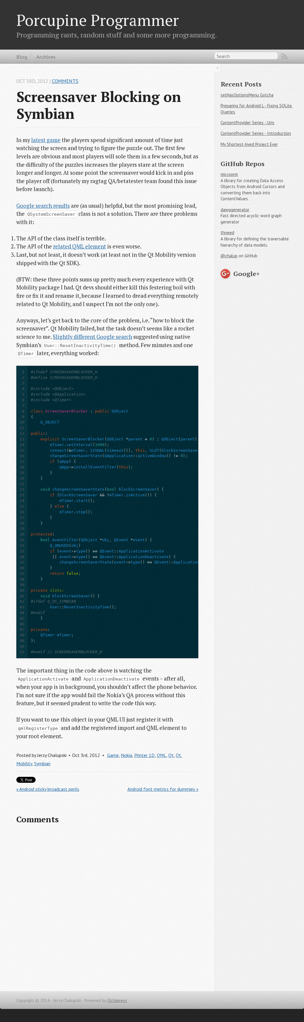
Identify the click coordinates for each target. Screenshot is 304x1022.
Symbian (42, 763)
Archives (46, 56)
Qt (171, 755)
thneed (227, 232)
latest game (46, 140)
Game (113, 755)
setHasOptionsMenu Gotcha (247, 95)
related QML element (79, 246)
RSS (284, 56)
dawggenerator (235, 209)
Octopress (117, 1000)
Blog (21, 56)
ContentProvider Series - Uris (247, 122)
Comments (65, 81)
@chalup (229, 256)
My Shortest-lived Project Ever (249, 144)
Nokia (126, 755)
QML (161, 755)
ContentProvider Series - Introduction (256, 133)
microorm (229, 174)
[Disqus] (107, 906)
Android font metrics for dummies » (162, 789)
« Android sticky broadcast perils (47, 789)
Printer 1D (144, 755)
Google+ (246, 273)
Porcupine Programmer (97, 20)
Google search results (43, 205)
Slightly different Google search (92, 336)
